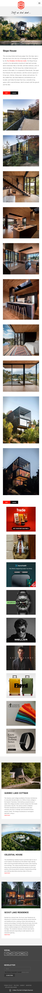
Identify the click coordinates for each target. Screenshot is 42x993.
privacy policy (25, 972)
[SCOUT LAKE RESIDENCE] (21, 895)
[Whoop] (21, 741)
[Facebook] (6, 954)
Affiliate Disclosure (11, 987)
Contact (22, 985)
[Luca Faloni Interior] (21, 657)
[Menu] (39, 3)
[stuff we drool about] (21, 13)
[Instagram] (22, 954)
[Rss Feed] (26, 954)
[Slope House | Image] (21, 30)
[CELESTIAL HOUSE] (21, 837)
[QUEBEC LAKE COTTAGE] (21, 775)
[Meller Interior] (21, 630)
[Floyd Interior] (21, 685)
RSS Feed (16, 985)
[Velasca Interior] (21, 547)
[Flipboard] (18, 954)
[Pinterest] (14, 954)
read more (7, 815)
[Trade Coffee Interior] (21, 519)
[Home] (21, 5)
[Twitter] (10, 954)
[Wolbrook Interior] (21, 602)
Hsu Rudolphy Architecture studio (16, 61)
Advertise (29, 985)
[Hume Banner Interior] (21, 574)
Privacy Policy (8, 985)
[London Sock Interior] (21, 713)
